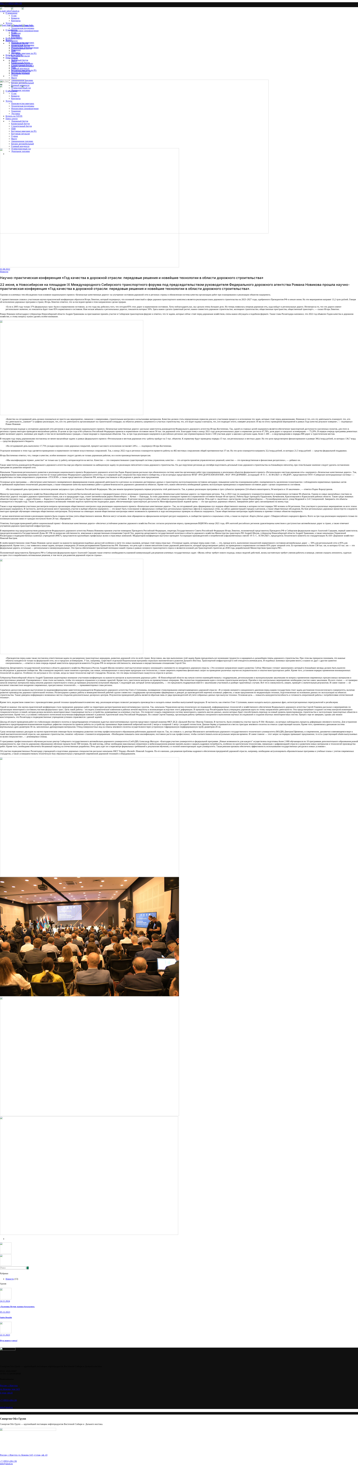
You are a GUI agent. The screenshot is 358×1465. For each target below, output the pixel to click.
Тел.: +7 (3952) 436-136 (11, 3)
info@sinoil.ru (6, 1463)
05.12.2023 (5, 1312)
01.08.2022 (5, 269)
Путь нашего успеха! (8, 1340)
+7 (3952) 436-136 (8, 1461)
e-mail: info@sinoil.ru (9, 11)
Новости (4, 271)
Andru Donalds (6, 1317)
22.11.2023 (5, 1335)
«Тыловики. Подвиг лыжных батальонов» (17, 1307)
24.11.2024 (5, 1301)
